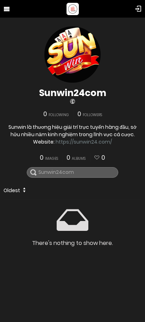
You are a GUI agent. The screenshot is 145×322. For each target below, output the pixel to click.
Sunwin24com (72, 93)
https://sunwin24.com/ (84, 141)
